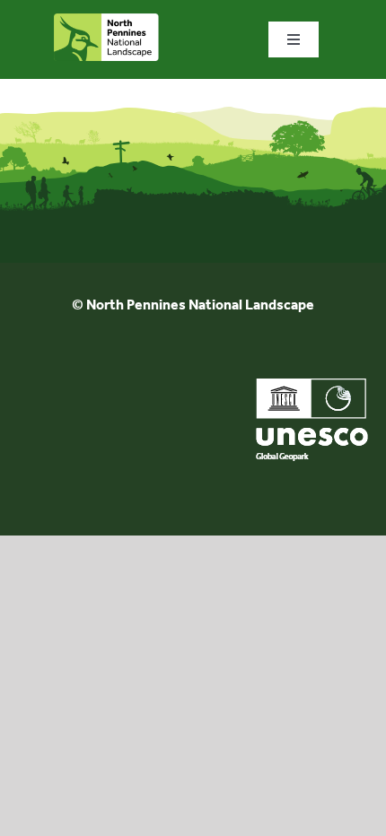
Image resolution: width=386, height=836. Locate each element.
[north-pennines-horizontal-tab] (106, 20)
